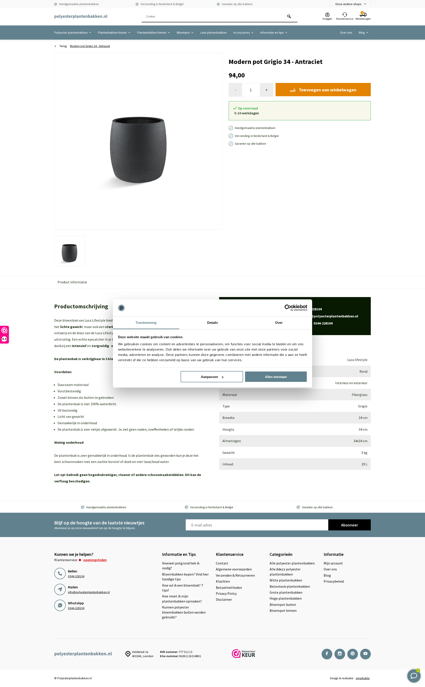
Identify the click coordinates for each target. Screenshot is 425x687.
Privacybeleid (334, 581)
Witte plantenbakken (286, 580)
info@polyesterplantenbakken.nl (89, 592)
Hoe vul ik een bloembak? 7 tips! (182, 587)
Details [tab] (212, 322)
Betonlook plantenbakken (290, 586)
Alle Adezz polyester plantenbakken (285, 571)
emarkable (363, 678)
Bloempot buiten (283, 604)
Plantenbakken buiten (112, 33)
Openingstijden (95, 560)
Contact (222, 563)
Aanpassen (209, 377)
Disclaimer (224, 599)
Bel (308, 309)
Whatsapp (313, 323)
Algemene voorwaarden (234, 569)
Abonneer (349, 525)
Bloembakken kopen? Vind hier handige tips (185, 576)
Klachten (223, 581)
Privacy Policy (226, 593)
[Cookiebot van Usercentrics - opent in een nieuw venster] (288, 308)
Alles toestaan (276, 377)
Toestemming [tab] (145, 322)
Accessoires (241, 33)
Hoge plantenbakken (286, 598)
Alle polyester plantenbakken (292, 563)
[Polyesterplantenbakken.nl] (80, 16)
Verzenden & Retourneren (235, 575)
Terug (63, 46)
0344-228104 (76, 576)
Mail (326, 316)
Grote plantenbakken (286, 592)
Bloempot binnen (283, 610)
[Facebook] (327, 654)
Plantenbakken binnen (151, 33)
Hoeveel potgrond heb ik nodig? (180, 565)
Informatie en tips (272, 33)
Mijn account (333, 563)
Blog (362, 33)
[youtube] (365, 654)
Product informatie (72, 282)
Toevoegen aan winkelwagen (327, 89)
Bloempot (183, 33)
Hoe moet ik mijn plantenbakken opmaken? (182, 598)
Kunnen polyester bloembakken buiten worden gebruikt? (184, 612)
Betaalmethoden (229, 587)
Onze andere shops (348, 4)
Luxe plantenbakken (213, 33)
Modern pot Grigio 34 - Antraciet (90, 46)
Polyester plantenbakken (71, 33)
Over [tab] (279, 322)
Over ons (346, 33)
